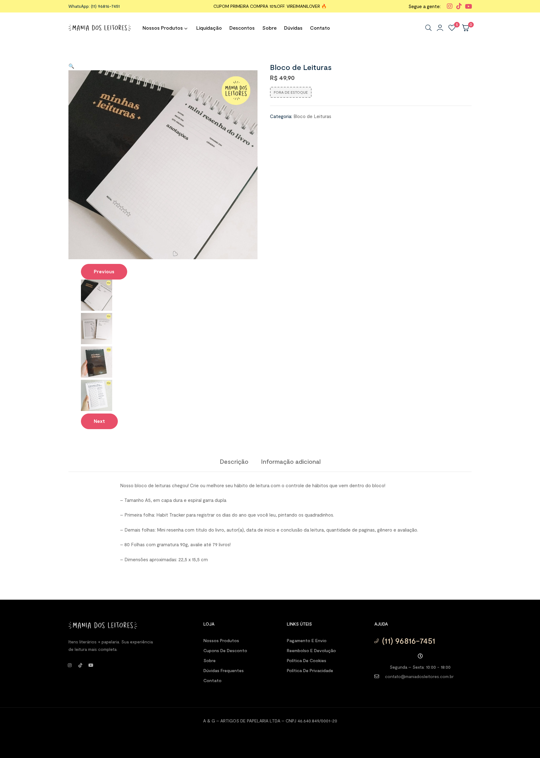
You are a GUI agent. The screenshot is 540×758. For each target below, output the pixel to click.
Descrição (234, 461)
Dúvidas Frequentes (223, 670)
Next (99, 421)
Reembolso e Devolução (311, 650)
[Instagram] (69, 665)
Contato (212, 680)
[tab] (234, 461)
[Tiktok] (80, 665)
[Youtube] (91, 665)
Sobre (209, 660)
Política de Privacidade (310, 670)
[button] (71, 66)
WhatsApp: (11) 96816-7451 (94, 6)
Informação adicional (291, 461)
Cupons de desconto (225, 650)
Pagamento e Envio (307, 640)
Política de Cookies (306, 660)
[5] (451, 27)
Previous (104, 271)
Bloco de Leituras (312, 116)
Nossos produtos (221, 640)
